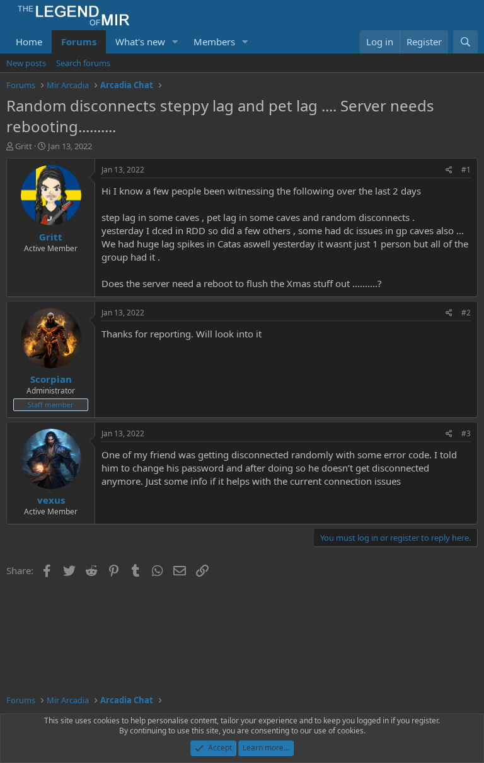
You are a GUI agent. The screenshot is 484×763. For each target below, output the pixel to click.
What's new (140, 41)
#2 (466, 312)
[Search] (465, 42)
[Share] (449, 170)
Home (29, 41)
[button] (175, 42)
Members (214, 41)
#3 (466, 433)
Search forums (83, 63)
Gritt (23, 146)
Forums (78, 41)
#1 (466, 169)
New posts (26, 63)
